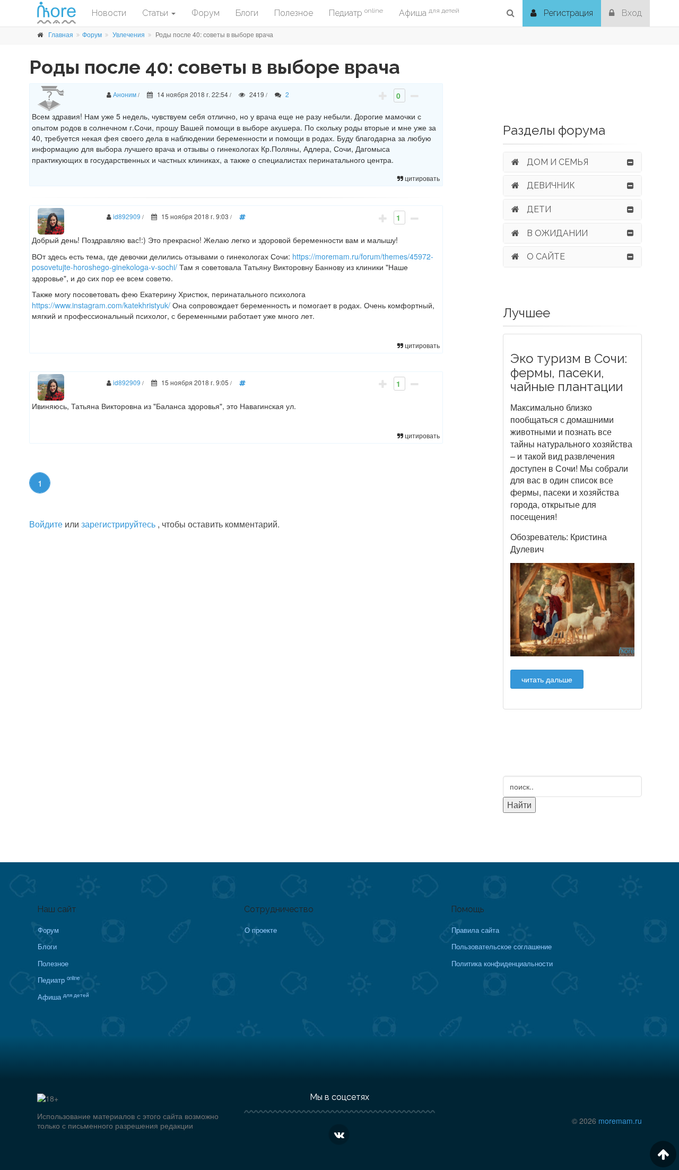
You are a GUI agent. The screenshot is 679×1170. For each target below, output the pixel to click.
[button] (511, 13)
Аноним (124, 94)
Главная (60, 34)
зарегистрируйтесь (119, 524)
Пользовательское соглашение (501, 946)
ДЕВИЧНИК (550, 185)
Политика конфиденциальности (502, 963)
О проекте (261, 930)
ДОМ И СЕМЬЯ (556, 162)
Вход (631, 13)
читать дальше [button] (546, 679)
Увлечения (128, 34)
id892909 (127, 216)
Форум (92, 34)
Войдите (46, 524)
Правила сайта (475, 930)
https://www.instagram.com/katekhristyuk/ (101, 305)
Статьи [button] (156, 13)
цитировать (421, 178)
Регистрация (567, 13)
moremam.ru (620, 1120)
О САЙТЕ (545, 257)
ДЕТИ (538, 209)
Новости (109, 13)
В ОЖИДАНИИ (556, 233)
